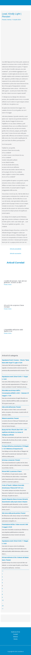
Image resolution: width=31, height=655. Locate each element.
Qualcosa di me (15, 632)
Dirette (15, 639)
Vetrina (9, 19)
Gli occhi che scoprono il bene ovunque (14, 306)
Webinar (15, 636)
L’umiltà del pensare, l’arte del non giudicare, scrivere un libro (15, 281)
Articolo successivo (15, 253)
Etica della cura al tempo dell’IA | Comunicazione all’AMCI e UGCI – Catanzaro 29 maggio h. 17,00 (15, 393)
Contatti (15, 634)
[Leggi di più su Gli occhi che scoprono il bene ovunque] (15, 296)
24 (2, 606)
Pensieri (4, 19)
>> (2, 608)
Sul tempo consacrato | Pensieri (11, 460)
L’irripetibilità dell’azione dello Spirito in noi (13, 330)
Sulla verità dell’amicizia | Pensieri (11, 407)
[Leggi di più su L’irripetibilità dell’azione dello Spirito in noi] (15, 320)
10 (2, 600)
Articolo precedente (15, 249)
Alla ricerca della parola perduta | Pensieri (13, 513)
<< (2, 571)
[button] (24, 2)
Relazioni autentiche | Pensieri (10, 418)
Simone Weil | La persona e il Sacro (12, 471)
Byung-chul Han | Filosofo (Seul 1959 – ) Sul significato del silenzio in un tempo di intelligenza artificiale (14, 432)
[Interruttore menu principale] (28, 2)
